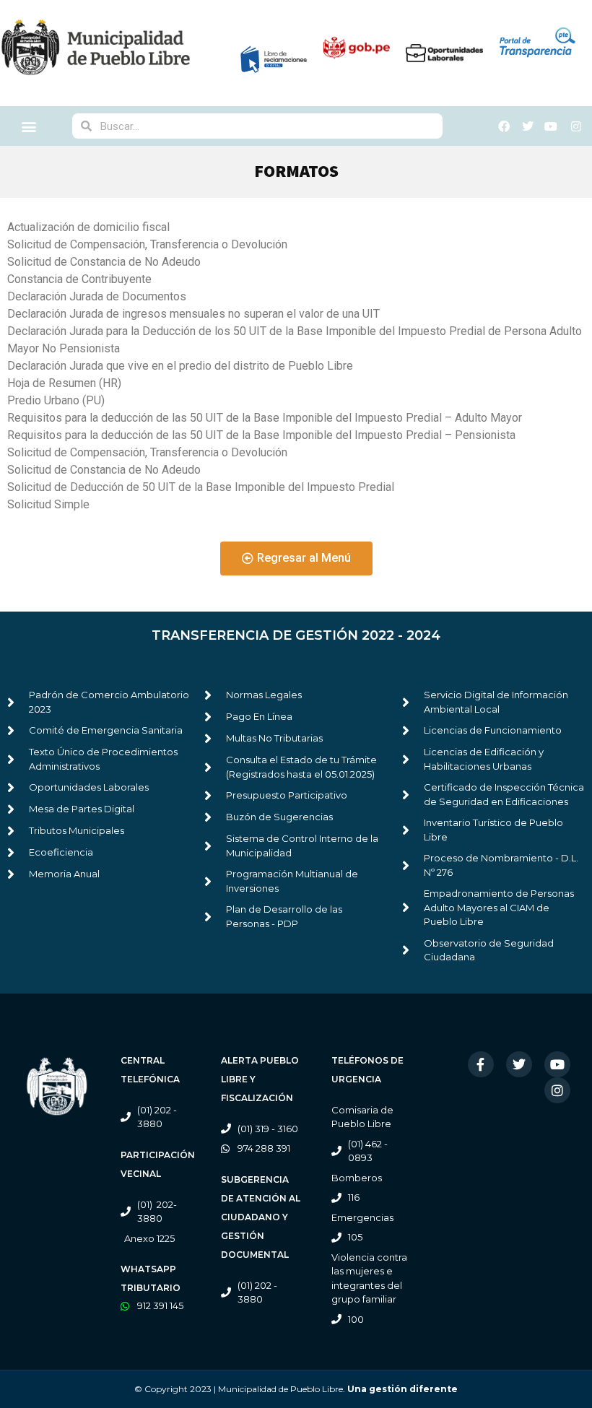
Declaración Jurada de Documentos (96, 296)
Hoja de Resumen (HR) (64, 383)
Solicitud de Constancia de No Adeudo (104, 262)
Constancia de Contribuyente (79, 279)
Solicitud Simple (48, 504)
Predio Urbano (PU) (56, 400)
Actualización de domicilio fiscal (88, 227)
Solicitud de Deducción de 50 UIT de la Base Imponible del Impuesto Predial (200, 487)
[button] (29, 126)
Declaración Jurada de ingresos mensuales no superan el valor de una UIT (193, 314)
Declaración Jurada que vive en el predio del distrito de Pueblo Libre (180, 366)
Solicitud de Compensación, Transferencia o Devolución (147, 244)
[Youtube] (557, 1064)
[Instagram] (557, 1090)
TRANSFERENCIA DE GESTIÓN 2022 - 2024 (296, 635)
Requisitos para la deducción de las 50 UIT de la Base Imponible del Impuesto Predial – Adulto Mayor (264, 418)
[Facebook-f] (481, 1064)
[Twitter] (519, 1064)
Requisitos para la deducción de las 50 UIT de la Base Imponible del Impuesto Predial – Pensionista (261, 435)
